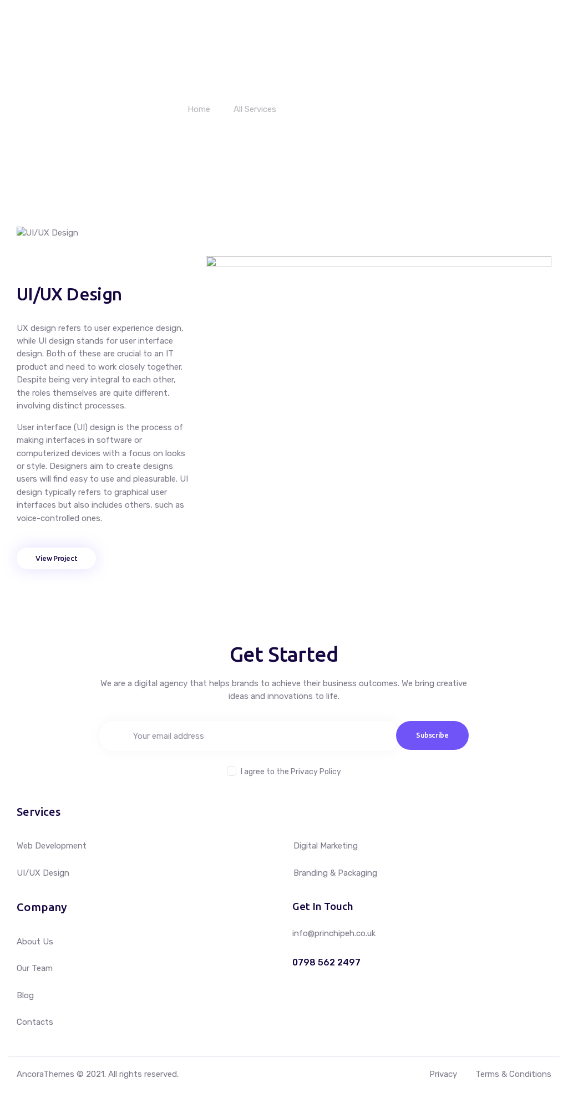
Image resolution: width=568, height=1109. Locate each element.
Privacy (443, 1074)
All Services (255, 109)
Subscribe (432, 735)
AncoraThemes (45, 1074)
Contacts (35, 1022)
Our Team (35, 968)
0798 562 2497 (326, 962)
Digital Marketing (325, 846)
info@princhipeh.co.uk (334, 933)
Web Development (52, 846)
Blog (25, 995)
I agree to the (291, 771)
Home (198, 109)
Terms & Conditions (513, 1074)
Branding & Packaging (335, 873)
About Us (35, 942)
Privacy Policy (316, 771)
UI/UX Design (43, 873)
